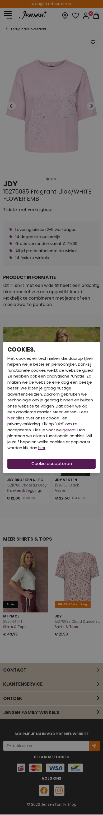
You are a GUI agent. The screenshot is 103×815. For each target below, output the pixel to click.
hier (11, 418)
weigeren (65, 430)
